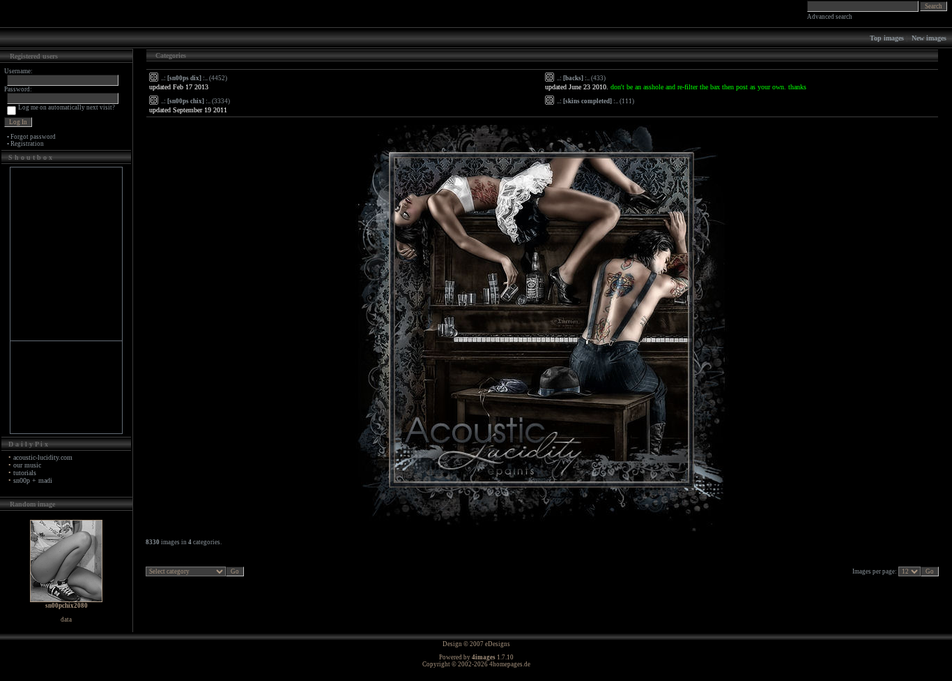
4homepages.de (509, 664)
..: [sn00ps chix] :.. (185, 101)
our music (27, 465)
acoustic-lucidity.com (42, 457)
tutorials (24, 473)
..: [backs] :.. (573, 78)
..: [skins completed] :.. (587, 101)
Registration (27, 143)
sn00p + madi (32, 480)
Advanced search (829, 16)
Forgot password (33, 136)
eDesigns (497, 644)
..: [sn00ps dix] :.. (184, 78)
